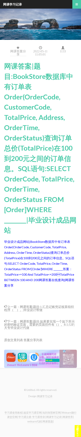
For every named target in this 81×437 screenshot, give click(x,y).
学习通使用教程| (14, 412)
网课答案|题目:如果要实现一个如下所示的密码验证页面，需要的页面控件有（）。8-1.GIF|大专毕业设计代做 (39, 324)
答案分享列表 (33, 340)
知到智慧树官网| (52, 412)
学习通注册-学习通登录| (32, 416)
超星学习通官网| (33, 412)
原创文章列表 (13, 340)
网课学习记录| (54, 416)
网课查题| (48, 421)
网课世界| (68, 416)
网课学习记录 (44, 396)
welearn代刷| (34, 421)
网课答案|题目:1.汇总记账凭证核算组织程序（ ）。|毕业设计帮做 (39, 308)
